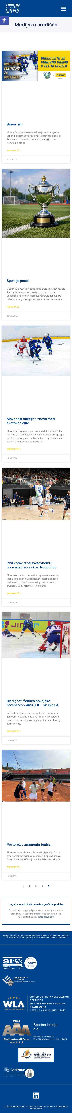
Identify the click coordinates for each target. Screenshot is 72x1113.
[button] (4, 20)
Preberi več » (14, 150)
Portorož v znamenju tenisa (29, 844)
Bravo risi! (15, 124)
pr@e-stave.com (46, 917)
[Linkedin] (36, 1095)
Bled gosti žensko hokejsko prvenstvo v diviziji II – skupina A (32, 703)
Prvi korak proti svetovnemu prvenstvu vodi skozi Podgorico (31, 565)
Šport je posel (18, 281)
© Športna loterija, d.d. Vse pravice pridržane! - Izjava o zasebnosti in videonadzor (36, 1107)
